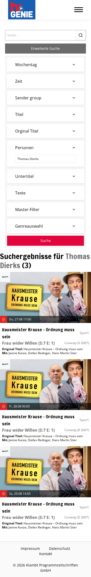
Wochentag (26, 64)
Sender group (28, 98)
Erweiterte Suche (45, 48)
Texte (20, 193)
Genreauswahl (29, 226)
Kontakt (45, 553)
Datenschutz (59, 548)
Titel (19, 114)
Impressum (30, 548)
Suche (45, 240)
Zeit (18, 81)
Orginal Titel (26, 131)
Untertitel (24, 176)
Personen (24, 147)
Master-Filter (27, 209)
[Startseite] (22, 9)
